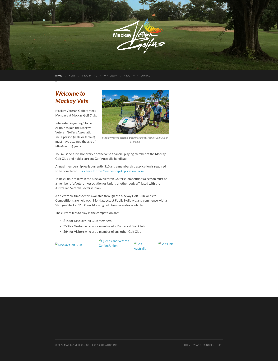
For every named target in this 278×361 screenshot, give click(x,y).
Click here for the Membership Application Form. (111, 171)
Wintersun (110, 75)
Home (58, 75)
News (72, 75)
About (128, 75)
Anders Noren (205, 345)
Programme (89, 75)
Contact (146, 75)
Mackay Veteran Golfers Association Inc (90, 345)
